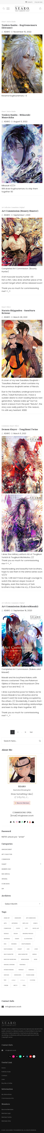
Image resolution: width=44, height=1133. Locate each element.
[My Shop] (33, 822)
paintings (22, 964)
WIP (3, 889)
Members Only (6, 869)
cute (26, 928)
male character (8, 954)
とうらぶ (23, 980)
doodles (6, 933)
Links (3, 1079)
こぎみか (13, 980)
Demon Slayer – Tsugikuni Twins (20, 429)
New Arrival (6, 874)
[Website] (11, 822)
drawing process (28, 933)
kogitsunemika (8, 949)
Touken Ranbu (11, 22)
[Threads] (20, 822)
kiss (5, 944)
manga (34, 954)
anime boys (18, 918)
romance (31, 970)
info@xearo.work (26, 815)
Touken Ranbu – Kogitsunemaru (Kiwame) (19, 26)
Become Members (7, 1109)
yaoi (5, 980)
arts (5, 923)
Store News (6, 884)
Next (31, 732)
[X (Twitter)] (14, 822)
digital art (36, 928)
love (28, 949)
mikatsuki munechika (10, 959)
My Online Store (6, 1094)
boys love (25, 923)
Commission (15, 207)
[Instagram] (17, 822)
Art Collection (6, 207)
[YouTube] (30, 822)
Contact (4, 1075)
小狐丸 (24, 985)
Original (21, 207)
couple (18, 928)
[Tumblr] (27, 822)
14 (25, 732)
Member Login (6, 1113)
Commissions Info (8, 1098)
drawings (7, 939)
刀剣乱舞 (6, 985)
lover (36, 949)
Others (8, 307)
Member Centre (6, 1117)
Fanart (4, 22)
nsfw (35, 959)
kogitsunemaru (26, 944)
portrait (21, 970)
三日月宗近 (32, 980)
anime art (7, 918)
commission (7, 928)
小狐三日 (15, 985)
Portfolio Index (6, 1072)
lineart (20, 949)
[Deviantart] (22, 822)
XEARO (7, 31)
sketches (6, 975)
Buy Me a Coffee (7, 1083)
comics (35, 923)
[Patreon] (25, 822)
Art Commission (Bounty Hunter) (20, 210)
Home (3, 1068)
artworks (15, 923)
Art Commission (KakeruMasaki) (20, 606)
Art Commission (31, 918)
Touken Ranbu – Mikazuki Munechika (16, 116)
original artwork (9, 964)
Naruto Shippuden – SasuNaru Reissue (18, 311)
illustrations (28, 939)
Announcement (7, 849)
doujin (16, 933)
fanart (17, 939)
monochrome (25, 959)
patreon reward (9, 970)
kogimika (14, 944)
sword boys (17, 975)
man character (22, 954)
